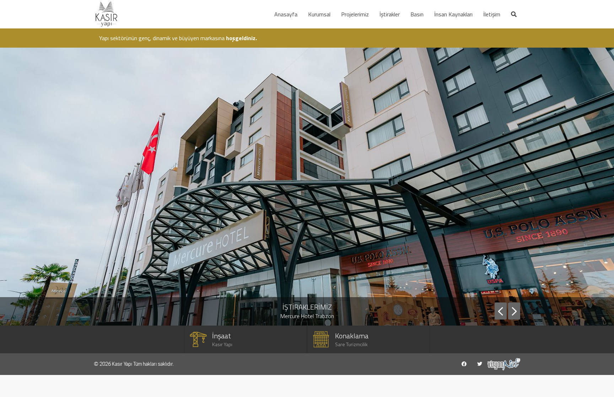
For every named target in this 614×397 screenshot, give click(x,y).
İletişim (491, 14)
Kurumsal (319, 14)
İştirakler (389, 14)
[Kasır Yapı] (106, 14)
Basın (417, 14)
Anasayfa (285, 14)
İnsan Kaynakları (453, 14)
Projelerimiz (355, 14)
